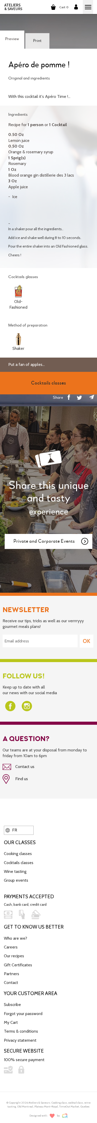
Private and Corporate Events (44, 541)
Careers (11, 947)
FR (14, 830)
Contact (11, 982)
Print (37, 41)
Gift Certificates (18, 964)
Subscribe (12, 1004)
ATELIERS (13, 7)
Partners (11, 973)
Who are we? (15, 938)
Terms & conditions (21, 1031)
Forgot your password (23, 1013)
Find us (21, 778)
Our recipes (14, 955)
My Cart (11, 1022)
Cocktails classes (18, 862)
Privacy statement (20, 1040)
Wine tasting (15, 871)
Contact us (24, 766)
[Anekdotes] (65, 1115)
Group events (16, 880)
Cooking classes (18, 853)
